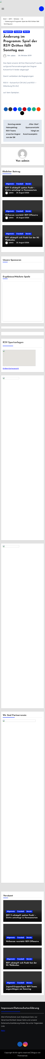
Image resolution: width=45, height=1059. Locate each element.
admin (13, 56)
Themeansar (22, 1056)
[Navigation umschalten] (3, 8)
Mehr (3, 1031)
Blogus (34, 1053)
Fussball (18, 32)
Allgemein (8, 32)
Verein (26, 32)
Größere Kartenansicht (11, 369)
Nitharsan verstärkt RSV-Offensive (21, 215)
